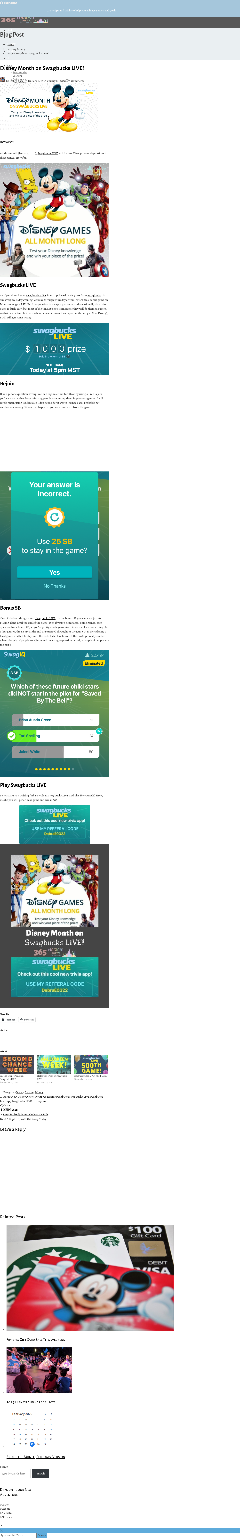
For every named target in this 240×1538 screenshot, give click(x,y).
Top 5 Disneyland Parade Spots (31, 1402)
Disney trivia (33, 1097)
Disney (20, 1092)
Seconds (7, 1517)
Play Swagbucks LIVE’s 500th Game (90, 1075)
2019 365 (12, 1097)
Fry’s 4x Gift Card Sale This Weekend (36, 1340)
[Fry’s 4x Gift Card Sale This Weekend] (90, 1330)
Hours (6, 1509)
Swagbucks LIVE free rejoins (28, 1101)
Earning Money (34, 1092)
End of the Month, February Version (36, 1457)
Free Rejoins (48, 1097)
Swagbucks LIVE (48, 153)
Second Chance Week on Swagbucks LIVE (12, 1077)
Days (6, 1504)
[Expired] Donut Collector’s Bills (25, 1114)
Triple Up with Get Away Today (23, 1119)
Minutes (8, 1513)
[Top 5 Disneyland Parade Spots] (39, 1392)
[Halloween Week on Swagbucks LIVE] (54, 1064)
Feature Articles (20, 72)
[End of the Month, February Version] (33, 1447)
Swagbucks (94, 295)
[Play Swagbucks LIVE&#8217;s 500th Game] (91, 1064)
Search (4, 1467)
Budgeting (17, 76)
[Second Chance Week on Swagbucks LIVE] (17, 1064)
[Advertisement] (54, 440)
